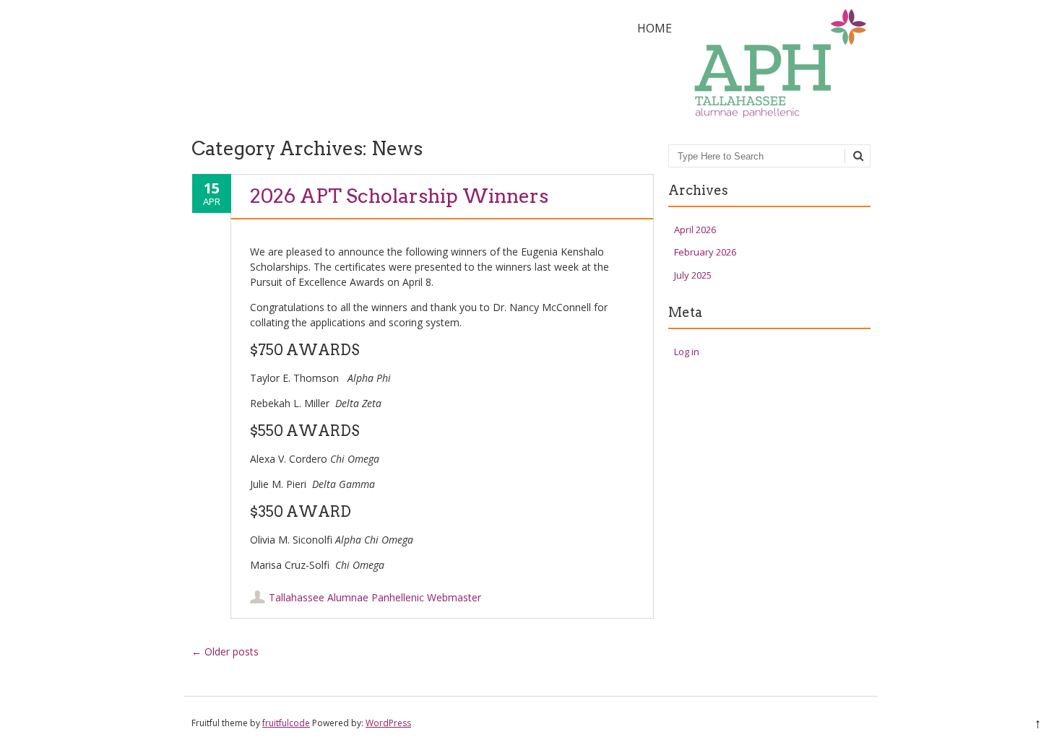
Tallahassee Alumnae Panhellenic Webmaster (375, 597)
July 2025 (693, 275)
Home (654, 28)
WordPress (388, 723)
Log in (686, 351)
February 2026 (705, 251)
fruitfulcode (286, 723)
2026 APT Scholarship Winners (399, 196)
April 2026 (695, 229)
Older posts (225, 651)
